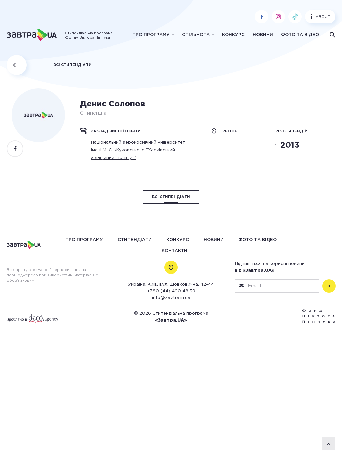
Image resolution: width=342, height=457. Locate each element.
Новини (263, 35)
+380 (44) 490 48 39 (171, 291)
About (323, 17)
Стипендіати (135, 240)
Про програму (151, 35)
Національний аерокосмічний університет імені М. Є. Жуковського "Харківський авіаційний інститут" (138, 150)
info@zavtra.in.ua (171, 298)
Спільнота (196, 35)
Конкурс (233, 35)
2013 (289, 145)
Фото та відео (300, 35)
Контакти (174, 251)
